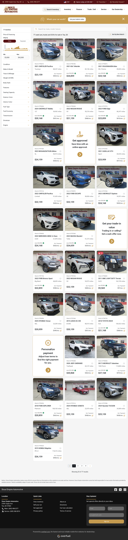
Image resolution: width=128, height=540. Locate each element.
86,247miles (121, 111)
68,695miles (57, 281)
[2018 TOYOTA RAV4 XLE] (112, 304)
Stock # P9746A (71, 233)
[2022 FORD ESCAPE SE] (80, 177)
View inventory (38, 502)
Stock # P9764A (71, 318)
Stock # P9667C (39, 64)
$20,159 (70, 329)
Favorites (102, 2)
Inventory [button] (67, 9)
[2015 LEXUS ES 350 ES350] (80, 304)
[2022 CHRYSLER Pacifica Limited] (48, 177)
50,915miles (57, 154)
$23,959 (102, 159)
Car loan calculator (66, 508)
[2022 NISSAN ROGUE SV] (80, 92)
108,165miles (57, 409)
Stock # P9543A (39, 106)
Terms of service (65, 511)
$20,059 (38, 329)
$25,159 (70, 414)
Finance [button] (79, 9)
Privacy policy (38, 511)
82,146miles (89, 69)
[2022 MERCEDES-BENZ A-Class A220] (48, 219)
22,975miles (89, 409)
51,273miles (89, 239)
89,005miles (121, 69)
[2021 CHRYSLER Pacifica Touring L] (48, 50)
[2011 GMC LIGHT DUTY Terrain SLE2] (112, 262)
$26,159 (38, 456)
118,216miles (57, 451)
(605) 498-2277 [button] (35, 2)
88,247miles (57, 69)
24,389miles (121, 409)
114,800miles (120, 366)
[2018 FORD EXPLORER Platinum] (48, 389)
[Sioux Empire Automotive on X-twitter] (119, 489)
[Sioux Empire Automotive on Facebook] (115, 489)
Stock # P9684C (102, 276)
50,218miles (89, 111)
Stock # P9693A (39, 403)
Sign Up (106, 521)
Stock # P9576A (71, 276)
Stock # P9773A (39, 276)
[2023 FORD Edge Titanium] (112, 92)
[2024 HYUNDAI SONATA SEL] (80, 389)
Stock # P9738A (102, 403)
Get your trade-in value (77, 19)
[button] (14, 2)
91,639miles (57, 196)
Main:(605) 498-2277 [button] (11, 508)
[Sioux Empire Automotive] (10, 9)
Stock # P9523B (71, 361)
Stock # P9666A (39, 233)
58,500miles (89, 196)
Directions (63, 505)
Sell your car (37, 505)
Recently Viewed (117, 2)
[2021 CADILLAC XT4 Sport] (112, 134)
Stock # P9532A (39, 445)
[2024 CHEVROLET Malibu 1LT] (48, 92)
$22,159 (38, 202)
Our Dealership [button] (117, 9)
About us (63, 502)
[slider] (3, 50)
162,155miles (120, 281)
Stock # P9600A (102, 361)
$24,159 (38, 159)
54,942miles (57, 111)
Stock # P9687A (102, 64)
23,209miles (57, 324)
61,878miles (57, 239)
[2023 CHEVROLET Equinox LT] (112, 177)
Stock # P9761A (71, 403)
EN (68, 2)
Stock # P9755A (102, 191)
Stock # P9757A (102, 106)
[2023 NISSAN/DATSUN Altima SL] (48, 134)
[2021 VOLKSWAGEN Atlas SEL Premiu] (112, 50)
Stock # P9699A (39, 318)
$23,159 (38, 75)
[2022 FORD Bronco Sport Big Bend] (48, 262)
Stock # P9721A (39, 191)
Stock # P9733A (102, 148)
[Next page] (90, 465)
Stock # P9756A (39, 148)
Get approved (37, 508)
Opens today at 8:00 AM (84, 2)
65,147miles (89, 366)
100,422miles (120, 324)
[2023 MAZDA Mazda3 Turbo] (80, 219)
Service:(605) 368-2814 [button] (12, 511)
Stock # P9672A (102, 318)
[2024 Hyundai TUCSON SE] (112, 389)
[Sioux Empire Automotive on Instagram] (124, 489)
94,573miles (89, 281)
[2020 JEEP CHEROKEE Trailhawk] (80, 347)
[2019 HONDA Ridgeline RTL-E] (48, 431)
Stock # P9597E (71, 191)
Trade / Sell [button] (91, 9)
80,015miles (89, 324)
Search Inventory (53, 9)
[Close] (123, 19)
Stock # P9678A (71, 64)
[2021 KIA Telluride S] (80, 50)
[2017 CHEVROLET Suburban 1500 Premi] (112, 347)
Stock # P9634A (71, 106)
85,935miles (121, 154)
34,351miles (121, 196)
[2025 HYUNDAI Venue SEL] (48, 304)
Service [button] (103, 9)
